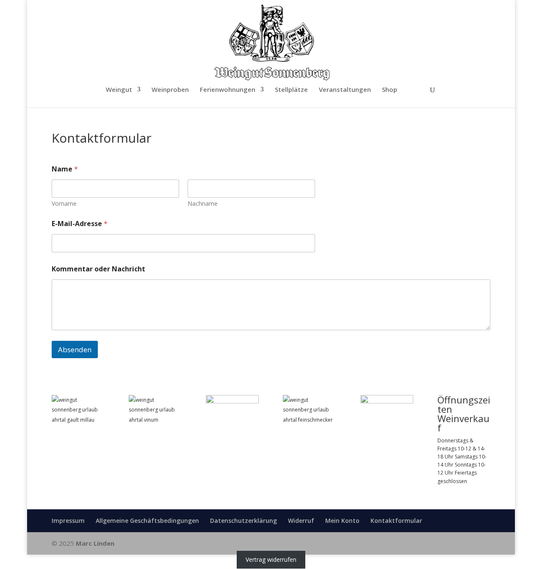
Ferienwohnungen (227, 90)
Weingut (119, 90)
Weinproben (170, 90)
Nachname (203, 203)
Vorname (64, 203)
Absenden (74, 349)
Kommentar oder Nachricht (98, 269)
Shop (389, 90)
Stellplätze (291, 90)
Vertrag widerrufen (271, 559)
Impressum (68, 521)
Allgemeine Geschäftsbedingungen (147, 521)
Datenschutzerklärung (243, 521)
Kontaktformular (396, 521)
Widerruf (301, 521)
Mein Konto (342, 521)
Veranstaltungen (345, 90)
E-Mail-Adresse (80, 224)
